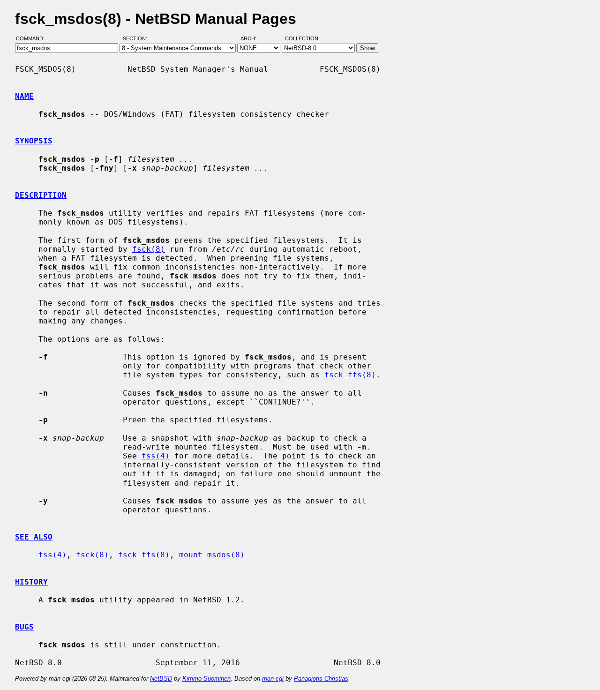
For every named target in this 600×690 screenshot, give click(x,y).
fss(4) (156, 455)
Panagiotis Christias (321, 678)
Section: (137, 39)
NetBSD (161, 678)
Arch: (252, 39)
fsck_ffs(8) (350, 374)
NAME (24, 96)
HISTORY (31, 582)
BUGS (24, 626)
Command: (33, 39)
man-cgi (273, 678)
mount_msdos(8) (212, 554)
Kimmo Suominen (206, 678)
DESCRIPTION (41, 195)
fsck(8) (148, 249)
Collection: (302, 39)
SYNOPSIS (33, 140)
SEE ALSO (33, 536)
